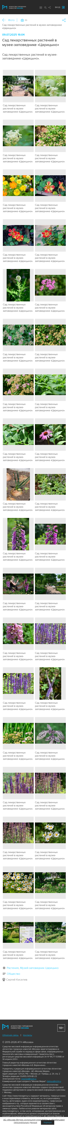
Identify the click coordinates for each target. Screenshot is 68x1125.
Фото (11, 20)
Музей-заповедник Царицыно (39, 968)
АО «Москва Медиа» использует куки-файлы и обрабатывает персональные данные (34, 1121)
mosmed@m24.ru (28, 1079)
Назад (5, 20)
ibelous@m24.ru (54, 1081)
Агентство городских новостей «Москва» (14, 7)
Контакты (27, 1035)
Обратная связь (10, 1035)
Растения (13, 968)
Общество (13, 973)
